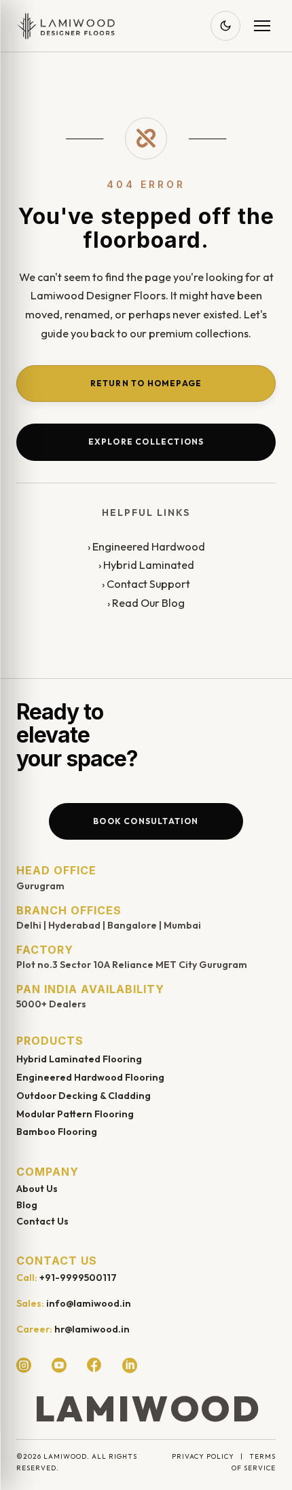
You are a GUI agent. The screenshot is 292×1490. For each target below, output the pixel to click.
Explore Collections (146, 441)
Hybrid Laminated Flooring (79, 1059)
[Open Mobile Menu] (262, 26)
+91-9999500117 (78, 1277)
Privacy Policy (203, 1456)
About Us (37, 1188)
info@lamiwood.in (88, 1303)
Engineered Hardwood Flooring (90, 1077)
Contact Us (42, 1221)
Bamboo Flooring (56, 1131)
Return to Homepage (146, 383)
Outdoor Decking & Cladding (83, 1095)
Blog (26, 1205)
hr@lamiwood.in (92, 1329)
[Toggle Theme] (225, 26)
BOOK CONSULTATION (145, 821)
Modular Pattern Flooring (75, 1114)
